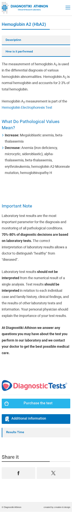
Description (13, 40)
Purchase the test (38, 403)
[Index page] (26, 8)
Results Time (15, 432)
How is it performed (19, 51)
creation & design (62, 507)
